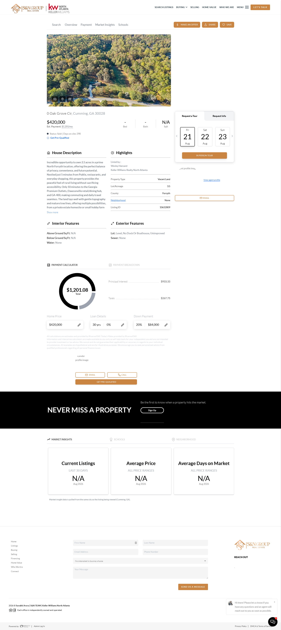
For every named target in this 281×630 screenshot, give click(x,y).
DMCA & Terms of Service (261, 626)
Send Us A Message (193, 587)
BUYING (180, 7)
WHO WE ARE (226, 7)
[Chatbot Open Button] (272, 621)
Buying (14, 550)
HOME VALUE (209, 7)
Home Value (16, 563)
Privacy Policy (241, 626)
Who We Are (17, 567)
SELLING (194, 7)
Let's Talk (260, 7)
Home (13, 541)
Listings (14, 546)
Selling (14, 554)
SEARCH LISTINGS (164, 7)
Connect (15, 571)
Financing (15, 558)
